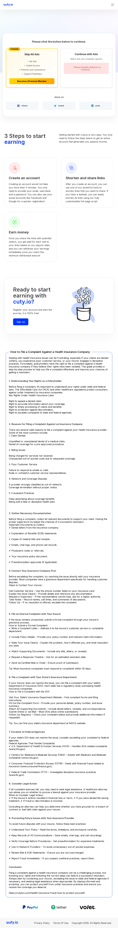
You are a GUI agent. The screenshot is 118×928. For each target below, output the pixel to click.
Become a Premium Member (32, 81)
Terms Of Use (60, 923)
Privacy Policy (42, 923)
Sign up (21, 321)
